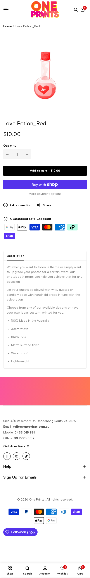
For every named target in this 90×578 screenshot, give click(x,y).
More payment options (45, 194)
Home (7, 26)
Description (15, 256)
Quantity (9, 146)
